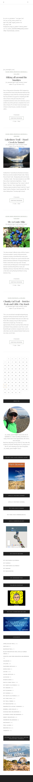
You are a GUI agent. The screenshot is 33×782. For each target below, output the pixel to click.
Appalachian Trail (9, 643)
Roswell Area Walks (9, 709)
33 (23, 372)
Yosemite (6, 730)
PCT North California (10, 685)
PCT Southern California (11, 560)
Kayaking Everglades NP (16, 35)
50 (8, 382)
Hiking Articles (8, 674)
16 (12, 365)
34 (26, 372)
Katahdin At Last (16, 43)
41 (26, 375)
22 (8, 368)
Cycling (5, 663)
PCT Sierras (6, 563)
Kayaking (6, 677)
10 (15, 362)
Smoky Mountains (15, 71)
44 (12, 379)
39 (19, 375)
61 (23, 385)
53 (19, 382)
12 (23, 362)
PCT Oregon (6, 568)
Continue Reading (16, 118)
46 (19, 379)
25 (19, 368)
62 (26, 385)
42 (5, 379)
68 (23, 389)
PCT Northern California (11, 565)
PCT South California (10, 695)
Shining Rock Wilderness (11, 711)
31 (15, 372)
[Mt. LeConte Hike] (16, 237)
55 (26, 382)
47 (23, 379)
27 (26, 368)
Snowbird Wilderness (10, 719)
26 (23, 368)
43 (8, 379)
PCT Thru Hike (7, 698)
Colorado (6, 660)
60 (19, 385)
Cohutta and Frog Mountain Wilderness (16, 656)
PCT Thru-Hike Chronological (16, 514)
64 (8, 389)
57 (8, 385)
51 (12, 382)
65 (12, 389)
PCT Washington (8, 571)
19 (23, 365)
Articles (6, 646)
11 (19, 362)
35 (5, 375)
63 (5, 389)
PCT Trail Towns (8, 701)
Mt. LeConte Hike (16, 221)
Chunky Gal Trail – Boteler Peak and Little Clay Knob (17, 303)
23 (12, 368)
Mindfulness (7, 679)
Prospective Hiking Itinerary (12, 706)
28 (5, 372)
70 (5, 392)
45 (15, 379)
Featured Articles (9, 666)
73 (15, 392)
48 (26, 379)
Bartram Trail (8, 649)
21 (5, 368)
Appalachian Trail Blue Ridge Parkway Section (16, 65)
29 (8, 372)
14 (5, 365)
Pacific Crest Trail (9, 682)
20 (26, 365)
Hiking (7, 71)
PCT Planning (7, 690)
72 (12, 392)
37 (12, 375)
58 (12, 385)
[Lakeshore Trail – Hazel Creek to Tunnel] (16, 158)
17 (15, 365)
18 (19, 365)
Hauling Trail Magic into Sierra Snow (16, 50)
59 (15, 385)
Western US (7, 727)
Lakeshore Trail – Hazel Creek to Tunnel (16, 141)
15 (8, 365)
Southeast (23, 71)
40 (23, 375)
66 (15, 389)
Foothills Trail (16, 57)
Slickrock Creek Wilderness (12, 714)
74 (19, 392)
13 (26, 362)
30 (12, 372)
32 (19, 372)
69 (26, 389)
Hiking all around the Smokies (16, 78)
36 (8, 375)
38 (15, 375)
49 (5, 382)
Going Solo (6, 669)
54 (23, 382)
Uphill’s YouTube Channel (16, 501)
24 (15, 368)
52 (15, 382)
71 (8, 392)
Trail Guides (7, 725)
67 (19, 389)
